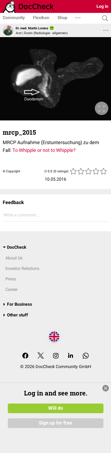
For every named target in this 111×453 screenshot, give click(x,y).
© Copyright (11, 171)
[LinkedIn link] (71, 356)
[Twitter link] (40, 356)
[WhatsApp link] (86, 356)
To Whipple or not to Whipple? (43, 150)
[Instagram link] (56, 356)
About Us (14, 258)
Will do (55, 408)
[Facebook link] (25, 356)
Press (10, 278)
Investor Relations (22, 268)
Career (11, 289)
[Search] (103, 18)
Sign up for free (55, 423)
